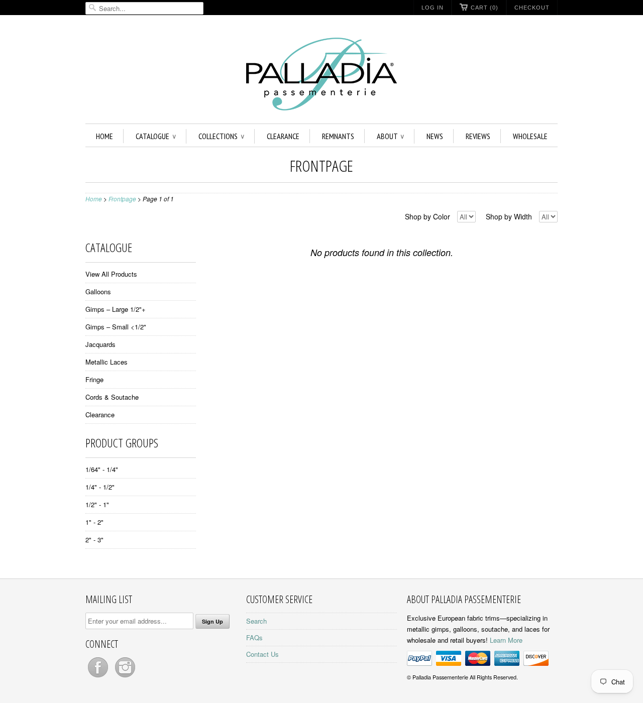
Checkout (532, 8)
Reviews (478, 136)
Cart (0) (484, 8)
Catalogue (156, 136)
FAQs (254, 637)
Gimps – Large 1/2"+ (115, 309)
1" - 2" (94, 522)
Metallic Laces (106, 362)
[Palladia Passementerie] (321, 75)
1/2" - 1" (97, 504)
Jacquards (100, 344)
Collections (221, 136)
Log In (432, 8)
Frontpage (321, 165)
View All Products (111, 274)
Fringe (94, 379)
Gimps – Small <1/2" (115, 326)
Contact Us (262, 654)
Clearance (283, 136)
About (390, 136)
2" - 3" (94, 539)
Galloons (98, 291)
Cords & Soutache (112, 397)
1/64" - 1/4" (101, 469)
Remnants (338, 136)
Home (104, 136)
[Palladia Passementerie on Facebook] (99, 677)
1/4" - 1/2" (100, 487)
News (434, 136)
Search (256, 621)
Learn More (506, 640)
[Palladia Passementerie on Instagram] (125, 677)
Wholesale (530, 136)
